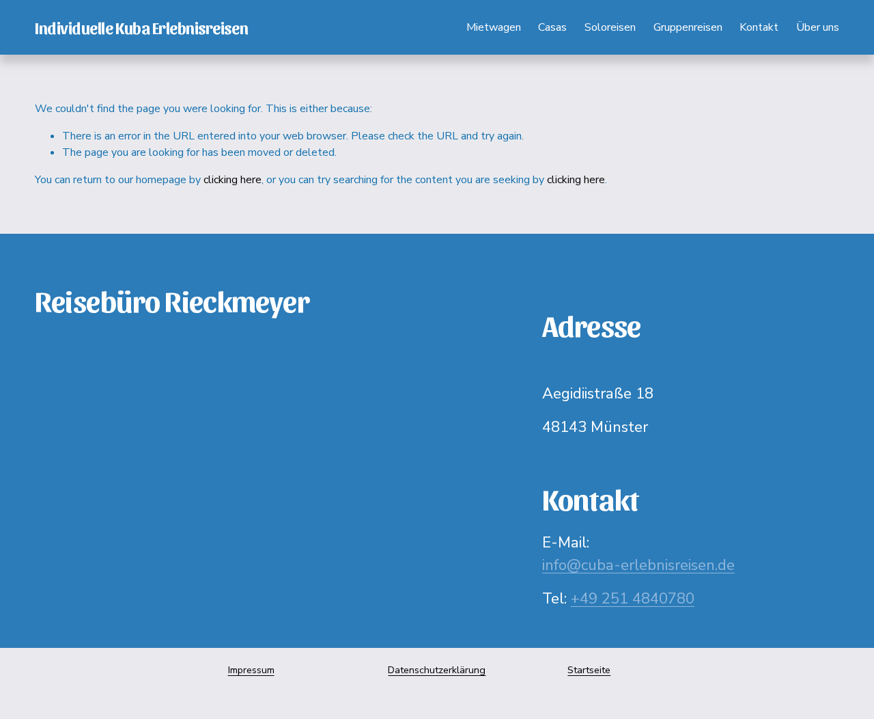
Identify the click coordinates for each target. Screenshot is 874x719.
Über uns (817, 27)
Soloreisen (610, 27)
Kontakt (758, 27)
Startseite (588, 670)
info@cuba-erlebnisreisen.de (638, 565)
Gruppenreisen (687, 27)
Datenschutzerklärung (436, 670)
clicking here (232, 179)
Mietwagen (493, 27)
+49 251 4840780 (632, 598)
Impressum (251, 670)
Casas (552, 27)
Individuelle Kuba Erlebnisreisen (141, 27)
